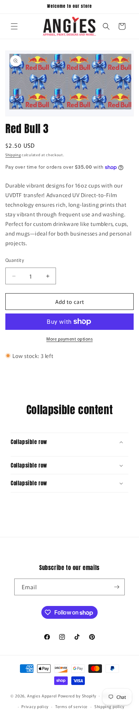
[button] (14, 26)
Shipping (13, 154)
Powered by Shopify (77, 695)
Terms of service (71, 706)
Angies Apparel (42, 695)
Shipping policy (109, 706)
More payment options (69, 339)
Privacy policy (34, 706)
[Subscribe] (116, 587)
